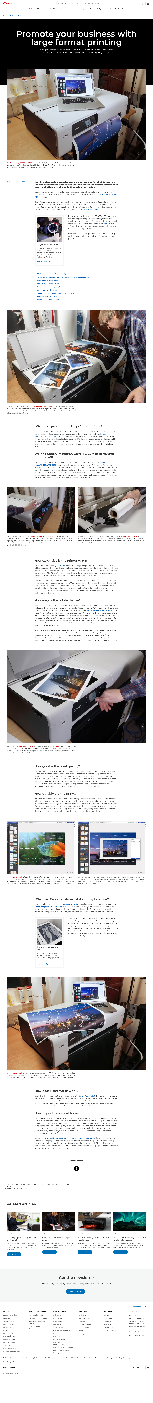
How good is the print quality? (48, 287)
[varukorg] (148, 3)
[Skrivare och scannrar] (76, 9)
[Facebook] (127, 1367)
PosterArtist (109, 224)
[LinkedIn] (138, 1367)
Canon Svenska (9, 1367)
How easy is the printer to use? (48, 284)
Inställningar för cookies (12, 1362)
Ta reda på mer (14, 1254)
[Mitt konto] (143, 3)
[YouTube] (148, 1367)
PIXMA (62, 566)
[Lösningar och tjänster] (95, 9)
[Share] (76, 1168)
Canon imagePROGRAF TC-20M (21, 163)
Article (9, 1234)
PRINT (77, 26)
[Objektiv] (57, 9)
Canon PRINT (55, 746)
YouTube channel (91, 210)
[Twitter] (143, 1367)
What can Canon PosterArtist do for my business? (55, 293)
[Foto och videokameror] (48, 9)
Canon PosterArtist (14, 877)
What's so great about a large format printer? (54, 274)
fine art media (87, 623)
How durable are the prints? (47, 290)
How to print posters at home (48, 300)
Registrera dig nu (75, 1291)
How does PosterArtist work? (47, 296)
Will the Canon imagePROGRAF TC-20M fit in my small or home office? (63, 277)
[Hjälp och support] (112, 9)
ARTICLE (80, 1234)
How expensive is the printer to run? (50, 280)
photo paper (73, 623)
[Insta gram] (133, 1367)
